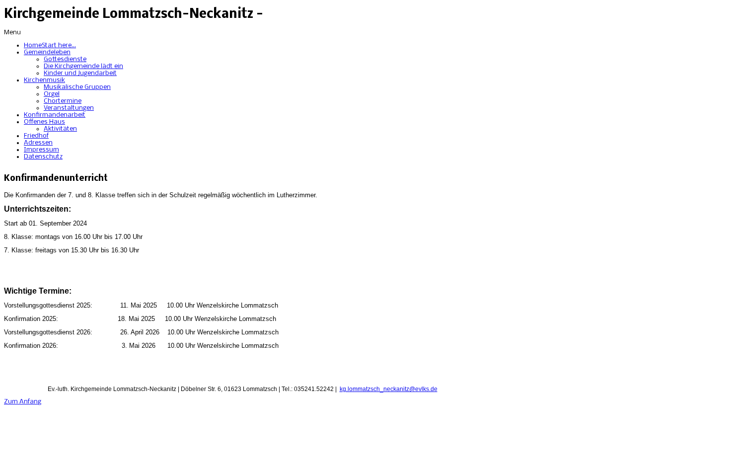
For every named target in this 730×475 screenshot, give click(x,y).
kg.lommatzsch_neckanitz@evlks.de (389, 389)
